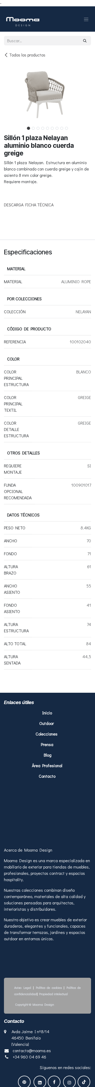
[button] (8, 126)
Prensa (47, 840)
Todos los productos (27, 55)
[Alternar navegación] (86, 19)
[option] (47, 282)
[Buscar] (85, 40)
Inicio (47, 808)
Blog (47, 850)
